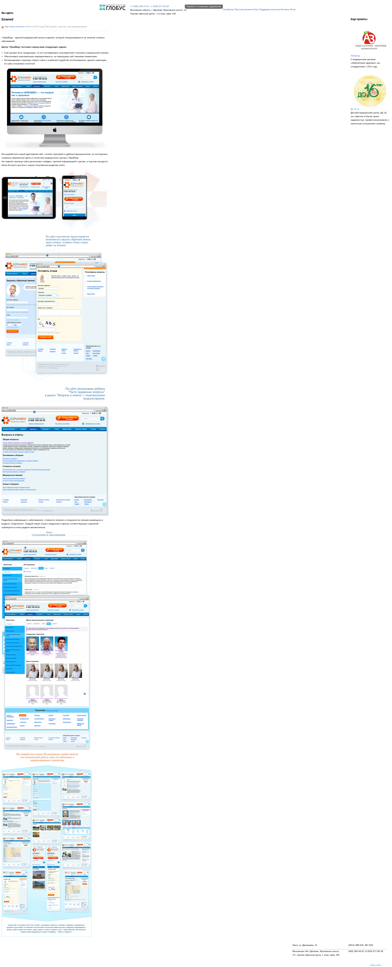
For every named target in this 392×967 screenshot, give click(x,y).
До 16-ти (355, 109)
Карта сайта (376, 965)
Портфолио (228, 9)
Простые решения (244, 9)
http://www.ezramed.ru (15, 26)
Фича (293, 9)
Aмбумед (355, 55)
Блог (256, 9)
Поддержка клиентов (269, 9)
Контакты (285, 9)
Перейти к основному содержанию (203, 6)
